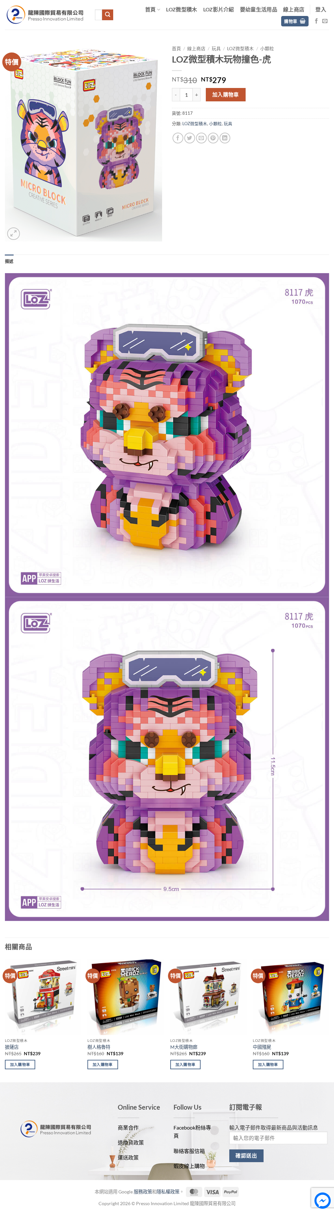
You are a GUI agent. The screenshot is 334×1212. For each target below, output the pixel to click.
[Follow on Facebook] (316, 21)
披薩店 (12, 1047)
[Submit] (107, 15)
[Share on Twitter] (189, 138)
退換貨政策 (131, 1142)
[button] (320, 9)
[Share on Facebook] (178, 138)
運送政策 (128, 1157)
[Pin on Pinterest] (213, 138)
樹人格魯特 (98, 1047)
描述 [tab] (9, 261)
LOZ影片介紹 (218, 9)
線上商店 (293, 9)
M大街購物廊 (183, 1047)
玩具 (216, 48)
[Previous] (5, 1020)
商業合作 (128, 1127)
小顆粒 (267, 48)
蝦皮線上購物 (189, 1166)
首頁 (150, 9)
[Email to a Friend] (201, 138)
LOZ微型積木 (181, 9)
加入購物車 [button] (20, 1064)
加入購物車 (225, 94)
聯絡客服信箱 (189, 1151)
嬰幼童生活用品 (258, 9)
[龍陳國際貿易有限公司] (45, 15)
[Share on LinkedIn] (225, 138)
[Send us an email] (324, 21)
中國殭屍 (262, 1047)
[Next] (329, 1020)
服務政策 (143, 1191)
